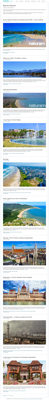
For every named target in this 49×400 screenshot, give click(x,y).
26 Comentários (6, 391)
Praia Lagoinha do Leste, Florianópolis (15, 198)
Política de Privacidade (32, 398)
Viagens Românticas (9, 351)
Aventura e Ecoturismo (7, 350)
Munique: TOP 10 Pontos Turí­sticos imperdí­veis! (18, 238)
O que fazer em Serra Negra (12, 120)
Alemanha (5, 271)
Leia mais (34, 81)
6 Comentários (6, 193)
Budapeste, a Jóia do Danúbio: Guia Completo (17, 277)
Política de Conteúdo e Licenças (24, 398)
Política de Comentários (39, 398)
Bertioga (5, 159)
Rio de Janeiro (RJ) (19, 83)
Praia (9, 52)
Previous (5, 395)
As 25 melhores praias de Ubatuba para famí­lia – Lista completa (23, 20)
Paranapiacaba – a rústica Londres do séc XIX (17, 317)
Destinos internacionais (14, 271)
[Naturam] (8, 1)
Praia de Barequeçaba (10, 89)
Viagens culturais (38, 350)
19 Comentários (6, 352)
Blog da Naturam (6, 52)
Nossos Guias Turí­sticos (12, 83)
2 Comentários (6, 84)
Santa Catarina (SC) (23, 390)
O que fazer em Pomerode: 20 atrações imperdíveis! (19, 357)
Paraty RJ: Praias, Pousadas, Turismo (14, 58)
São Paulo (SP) (22, 153)
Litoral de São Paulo (11, 192)
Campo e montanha (11, 153)
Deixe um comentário (6, 114)
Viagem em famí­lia (12, 52)
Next (12, 395)
